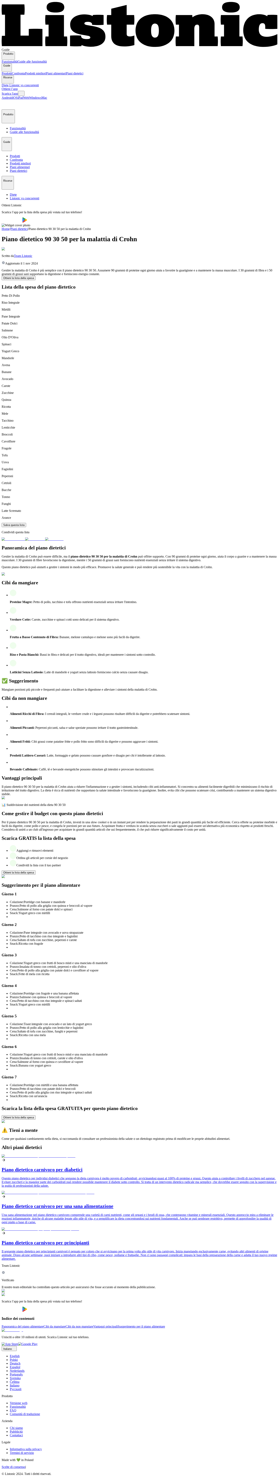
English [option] (15, 1356)
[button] (6, 104)
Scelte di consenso (13, 1467)
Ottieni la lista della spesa (18, 278)
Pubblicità (16, 1431)
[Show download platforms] (21, 93)
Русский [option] (15, 1389)
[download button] (12, 221)
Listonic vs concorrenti (24, 85)
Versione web (18, 1403)
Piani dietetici (74, 73)
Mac (44, 97)
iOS (15, 97)
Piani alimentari (56, 73)
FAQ (13, 1410)
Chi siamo (16, 1428)
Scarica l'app (10, 93)
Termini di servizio (22, 1453)
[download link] (10, 1344)
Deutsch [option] (15, 1363)
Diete (5, 85)
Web (26, 97)
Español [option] (15, 1367)
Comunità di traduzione (25, 1414)
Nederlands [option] (17, 1370)
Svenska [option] (15, 1378)
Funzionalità (10, 61)
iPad (20, 97)
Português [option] (16, 1374)
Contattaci (16, 1435)
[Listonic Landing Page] (139, 46)
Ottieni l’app (10, 89)
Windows (35, 97)
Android (7, 97)
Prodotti (7, 73)
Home (6, 229)
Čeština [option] (14, 1381)
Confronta (18, 73)
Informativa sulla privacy (26, 1449)
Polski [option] (14, 1359)
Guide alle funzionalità (32, 61)
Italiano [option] (14, 1385)
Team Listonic (23, 256)
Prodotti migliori (35, 73)
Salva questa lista (14, 525)
